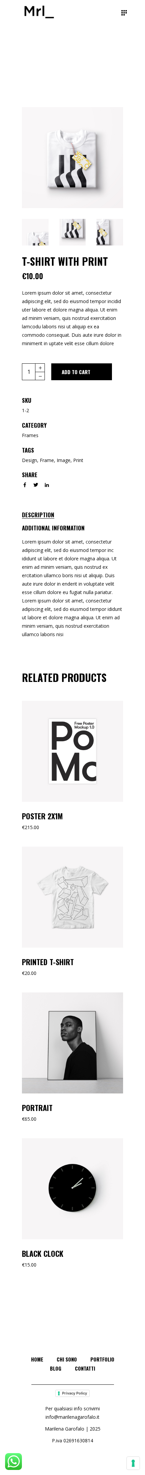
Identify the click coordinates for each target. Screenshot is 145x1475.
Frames (30, 435)
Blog (55, 1368)
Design (29, 460)
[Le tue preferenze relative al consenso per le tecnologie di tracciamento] (133, 1463)
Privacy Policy (74, 1393)
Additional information (53, 528)
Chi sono (67, 1359)
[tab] (45, 513)
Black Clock (42, 1253)
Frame (47, 460)
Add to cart (76, 371)
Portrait (37, 1107)
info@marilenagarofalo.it (72, 1417)
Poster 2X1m (42, 816)
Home (37, 1359)
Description (38, 515)
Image (63, 460)
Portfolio (102, 1359)
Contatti (85, 1368)
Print (78, 460)
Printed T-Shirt (48, 961)
